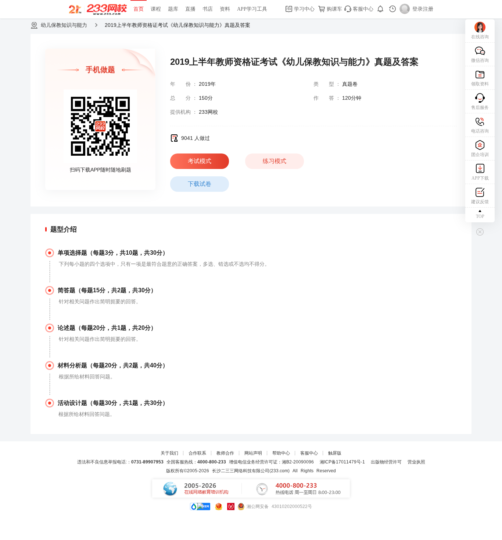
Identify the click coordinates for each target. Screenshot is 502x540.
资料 (225, 9)
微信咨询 (480, 60)
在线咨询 (480, 36)
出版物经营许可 (386, 462)
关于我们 (169, 453)
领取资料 (480, 84)
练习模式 (274, 161)
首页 (138, 9)
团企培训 (480, 154)
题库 (173, 9)
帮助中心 (281, 453)
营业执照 (416, 462)
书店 (207, 9)
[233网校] (98, 9)
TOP (480, 216)
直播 (190, 9)
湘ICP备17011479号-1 (342, 462)
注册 (428, 9)
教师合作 (225, 453)
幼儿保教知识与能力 (64, 25)
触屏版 (334, 453)
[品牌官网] (200, 506)
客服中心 (362, 9)
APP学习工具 (252, 9)
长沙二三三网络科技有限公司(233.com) (251, 470)
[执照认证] (218, 506)
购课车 (333, 9)
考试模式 (199, 161)
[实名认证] (230, 506)
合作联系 (197, 453)
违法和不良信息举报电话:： (120, 462)
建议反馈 (480, 201)
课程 (156, 9)
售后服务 (480, 107)
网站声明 (253, 453)
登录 (417, 9)
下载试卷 (199, 184)
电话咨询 (480, 131)
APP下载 (480, 178)
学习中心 (304, 9)
